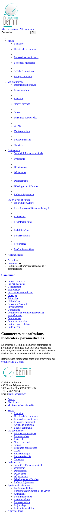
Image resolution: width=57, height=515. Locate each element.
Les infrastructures (23, 222)
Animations (19, 216)
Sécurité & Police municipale (28, 153)
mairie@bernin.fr (16, 394)
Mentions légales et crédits (21, 405)
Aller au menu (26, 29)
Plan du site (13, 402)
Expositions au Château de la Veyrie (32, 208)
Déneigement (20, 167)
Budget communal (23, 76)
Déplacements (21, 180)
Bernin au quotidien (17, 321)
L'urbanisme (14, 309)
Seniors (17, 112)
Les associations (22, 235)
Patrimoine (13, 298)
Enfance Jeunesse (16, 281)
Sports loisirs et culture (19, 200)
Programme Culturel (24, 202)
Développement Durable (26, 186)
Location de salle (22, 139)
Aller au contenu (9, 29)
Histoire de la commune (26, 49)
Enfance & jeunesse (24, 194)
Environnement (15, 306)
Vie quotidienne (15, 82)
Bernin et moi (14, 318)
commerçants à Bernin (12, 361)
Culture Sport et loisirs (19, 324)
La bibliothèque (22, 230)
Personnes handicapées (25, 117)
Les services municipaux (26, 57)
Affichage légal (15, 254)
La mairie (18, 43)
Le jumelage (20, 244)
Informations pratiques (25, 84)
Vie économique (22, 131)
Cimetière (19, 145)
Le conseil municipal (24, 62)
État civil (18, 98)
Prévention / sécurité (18, 304)
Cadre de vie (14, 150)
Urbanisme (19, 158)
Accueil (11, 260)
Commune (13, 263)
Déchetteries (20, 172)
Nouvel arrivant (22, 104)
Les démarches (21, 90)
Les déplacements (16, 284)
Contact (11, 399)
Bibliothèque (14, 289)
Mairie (11, 40)
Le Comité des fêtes (24, 249)
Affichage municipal (24, 71)
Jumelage (12, 295)
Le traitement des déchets (20, 292)
